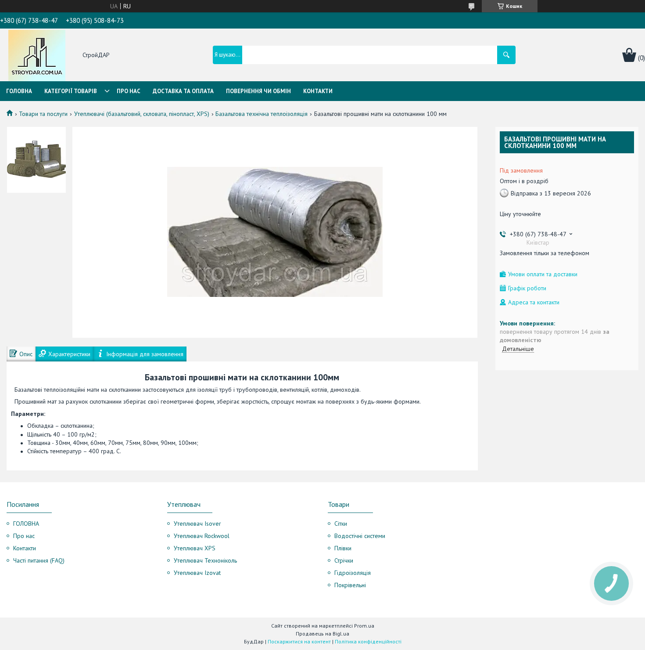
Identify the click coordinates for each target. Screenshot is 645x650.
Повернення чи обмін (258, 91)
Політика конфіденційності (368, 641)
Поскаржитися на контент (299, 641)
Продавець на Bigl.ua (322, 633)
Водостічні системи (359, 536)
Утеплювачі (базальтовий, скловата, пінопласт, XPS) (141, 114)
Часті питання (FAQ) (38, 560)
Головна (19, 91)
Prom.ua (364, 625)
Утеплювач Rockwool (201, 536)
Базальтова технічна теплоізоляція (261, 114)
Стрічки (343, 560)
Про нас (128, 91)
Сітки (340, 523)
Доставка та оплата (183, 91)
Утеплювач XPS (194, 548)
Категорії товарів (70, 91)
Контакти (318, 91)
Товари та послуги (43, 114)
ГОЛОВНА (26, 523)
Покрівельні (350, 585)
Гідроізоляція (352, 573)
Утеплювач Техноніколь (205, 560)
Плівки (342, 548)
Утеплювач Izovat (197, 573)
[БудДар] (36, 55)
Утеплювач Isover (197, 523)
